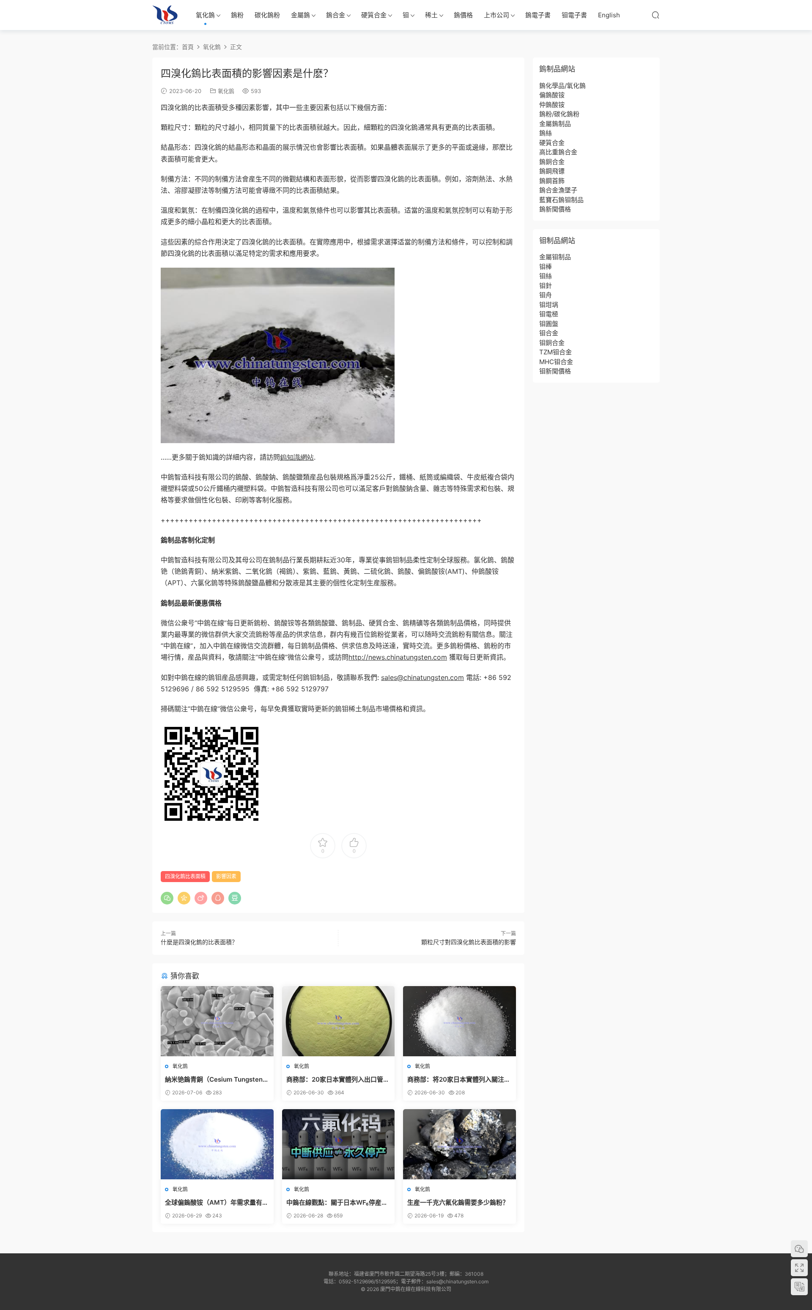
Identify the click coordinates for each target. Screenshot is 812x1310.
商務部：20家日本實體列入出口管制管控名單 (338, 1079)
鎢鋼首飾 (552, 181)
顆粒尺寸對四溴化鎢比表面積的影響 (468, 942)
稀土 (431, 15)
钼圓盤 (548, 324)
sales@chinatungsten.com (422, 677)
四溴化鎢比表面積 (185, 876)
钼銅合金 (552, 343)
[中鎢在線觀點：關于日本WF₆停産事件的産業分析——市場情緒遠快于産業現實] (338, 1144)
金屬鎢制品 (555, 124)
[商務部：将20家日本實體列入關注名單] (459, 1021)
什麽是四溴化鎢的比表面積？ (199, 942)
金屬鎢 (300, 15)
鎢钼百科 (165, 15)
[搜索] (655, 15)
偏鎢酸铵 (552, 95)
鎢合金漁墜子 (558, 190)
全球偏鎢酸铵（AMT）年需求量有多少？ (217, 1202)
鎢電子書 (538, 15)
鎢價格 (463, 15)
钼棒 (545, 267)
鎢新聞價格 (555, 209)
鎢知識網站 (297, 457)
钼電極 (548, 314)
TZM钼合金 (555, 352)
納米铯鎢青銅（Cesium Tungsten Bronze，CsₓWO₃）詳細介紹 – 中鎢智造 (216, 1079)
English (609, 15)
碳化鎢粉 (267, 15)
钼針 (545, 286)
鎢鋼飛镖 (552, 171)
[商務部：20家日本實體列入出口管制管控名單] (338, 1021)
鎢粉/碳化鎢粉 (559, 114)
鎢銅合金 (552, 162)
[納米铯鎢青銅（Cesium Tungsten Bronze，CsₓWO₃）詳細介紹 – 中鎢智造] (217, 1021)
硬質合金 (374, 15)
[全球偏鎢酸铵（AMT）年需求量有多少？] (217, 1144)
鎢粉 (237, 15)
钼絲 (545, 276)
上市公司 (496, 15)
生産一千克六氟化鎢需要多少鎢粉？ (458, 1202)
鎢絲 (545, 133)
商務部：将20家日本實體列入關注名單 (458, 1079)
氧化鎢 (205, 15)
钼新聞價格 (555, 371)
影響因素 (226, 876)
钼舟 (545, 295)
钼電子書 (574, 15)
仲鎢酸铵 (552, 105)
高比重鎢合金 (558, 152)
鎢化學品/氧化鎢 (562, 86)
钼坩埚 (548, 305)
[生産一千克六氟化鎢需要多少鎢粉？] (459, 1144)
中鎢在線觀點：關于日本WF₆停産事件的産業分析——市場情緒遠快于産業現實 (337, 1202)
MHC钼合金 (556, 362)
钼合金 (548, 333)
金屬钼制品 (555, 257)
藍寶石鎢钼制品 (561, 200)
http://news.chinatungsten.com (397, 657)
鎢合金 (335, 15)
